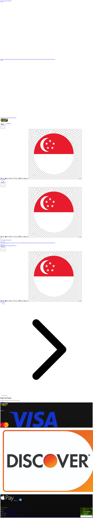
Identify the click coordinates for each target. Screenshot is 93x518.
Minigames (7, 59)
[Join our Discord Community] (1, 411)
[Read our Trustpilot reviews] (2, 181)
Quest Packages (39, 59)
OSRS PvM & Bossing (78, 516)
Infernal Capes (15, 59)
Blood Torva (46, 59)
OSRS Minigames (11, 516)
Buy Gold (1, 0)
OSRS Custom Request (49, 516)
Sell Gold (5, 0)
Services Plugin (2, 512)
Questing (4, 59)
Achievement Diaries (29, 59)
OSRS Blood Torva (59, 516)
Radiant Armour (52, 59)
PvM (43, 59)
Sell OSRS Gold (7, 514)
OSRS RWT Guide (11, 512)
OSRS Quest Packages (43, 516)
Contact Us (25, 508)
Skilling (1, 59)
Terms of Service (21, 508)
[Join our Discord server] (0, 181)
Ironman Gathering (22, 59)
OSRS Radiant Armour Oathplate (70, 516)
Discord (2, 123)
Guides (1, 508)
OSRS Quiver (55, 516)
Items (10, 0)
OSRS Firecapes (16, 516)
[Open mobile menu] (0, 238)
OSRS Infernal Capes (22, 516)
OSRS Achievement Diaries (36, 516)
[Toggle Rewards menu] (4, 244)
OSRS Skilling (2, 516)
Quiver (18, 59)
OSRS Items (16, 514)
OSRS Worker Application (11, 508)
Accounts (8, 0)
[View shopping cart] (3, 181)
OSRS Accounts (12, 514)
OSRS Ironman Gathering (28, 516)
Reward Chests (2, 117)
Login (1, 179)
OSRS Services (20, 514)
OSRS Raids (64, 516)
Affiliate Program (13, 117)
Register (3, 179)
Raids (49, 59)
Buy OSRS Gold (2, 514)
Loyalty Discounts (8, 117)
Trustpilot (7, 123)
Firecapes (10, 59)
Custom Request (34, 59)
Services (1, 241)
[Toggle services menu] (4, 241)
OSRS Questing (7, 516)
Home (3, 303)
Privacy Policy (17, 508)
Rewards (1, 244)
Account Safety (7, 512)
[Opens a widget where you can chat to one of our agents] (86, 512)
